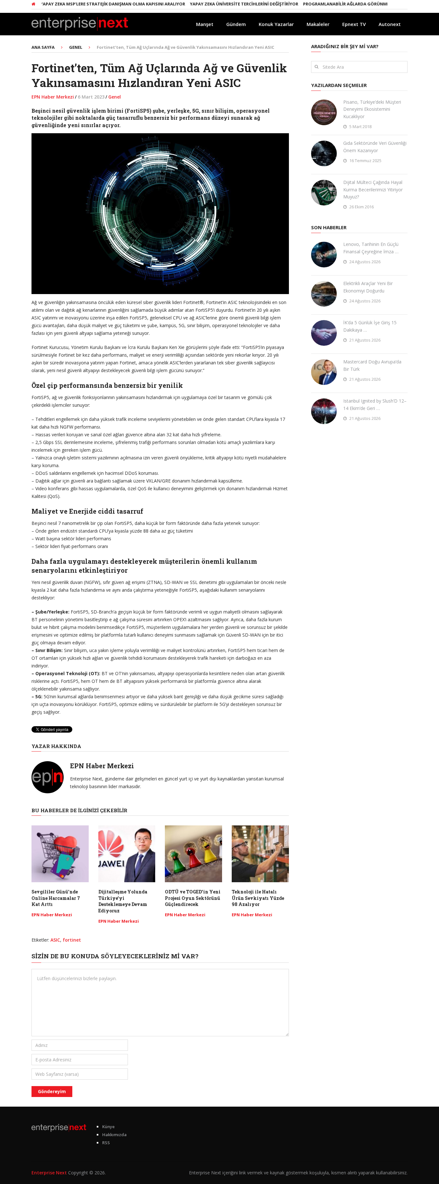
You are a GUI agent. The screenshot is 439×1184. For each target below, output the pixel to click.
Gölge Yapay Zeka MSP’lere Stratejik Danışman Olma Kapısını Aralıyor (86, 4)
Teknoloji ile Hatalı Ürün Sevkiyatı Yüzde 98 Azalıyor (258, 898)
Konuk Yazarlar (276, 24)
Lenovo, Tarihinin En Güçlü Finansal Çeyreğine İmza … (371, 247)
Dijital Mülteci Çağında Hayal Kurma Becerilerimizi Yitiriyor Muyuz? (373, 189)
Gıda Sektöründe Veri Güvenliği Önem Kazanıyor (375, 146)
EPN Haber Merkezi (52, 97)
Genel (114, 97)
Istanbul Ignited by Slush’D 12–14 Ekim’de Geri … (375, 404)
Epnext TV (354, 24)
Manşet (204, 24)
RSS (106, 1142)
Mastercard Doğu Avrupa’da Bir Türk (372, 365)
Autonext (390, 24)
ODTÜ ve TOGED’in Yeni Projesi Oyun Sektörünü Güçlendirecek (192, 898)
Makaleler (318, 24)
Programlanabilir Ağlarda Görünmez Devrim (337, 4)
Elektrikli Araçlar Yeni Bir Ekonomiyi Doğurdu (368, 286)
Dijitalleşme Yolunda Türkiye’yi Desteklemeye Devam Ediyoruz (122, 901)
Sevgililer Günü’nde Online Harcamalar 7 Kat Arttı (55, 898)
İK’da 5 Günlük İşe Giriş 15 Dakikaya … (370, 326)
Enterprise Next (49, 1173)
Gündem (236, 24)
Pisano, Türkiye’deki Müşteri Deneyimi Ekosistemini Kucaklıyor (372, 109)
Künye (108, 1126)
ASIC (55, 940)
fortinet (72, 940)
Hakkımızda (114, 1134)
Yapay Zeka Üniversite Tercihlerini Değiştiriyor (226, 4)
